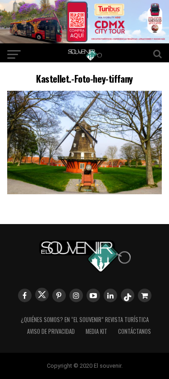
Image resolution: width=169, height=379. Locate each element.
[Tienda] (144, 295)
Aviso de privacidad (51, 331)
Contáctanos (134, 331)
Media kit (96, 331)
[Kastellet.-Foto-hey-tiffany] (84, 191)
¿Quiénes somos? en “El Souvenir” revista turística (85, 319)
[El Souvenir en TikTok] (127, 295)
